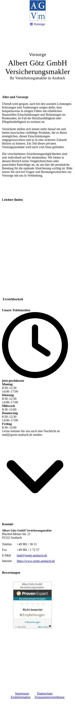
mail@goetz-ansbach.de (32, 555)
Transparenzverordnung (49, 697)
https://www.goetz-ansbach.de (36, 561)
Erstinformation (20, 697)
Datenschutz (45, 693)
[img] (37, 61)
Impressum (22, 693)
